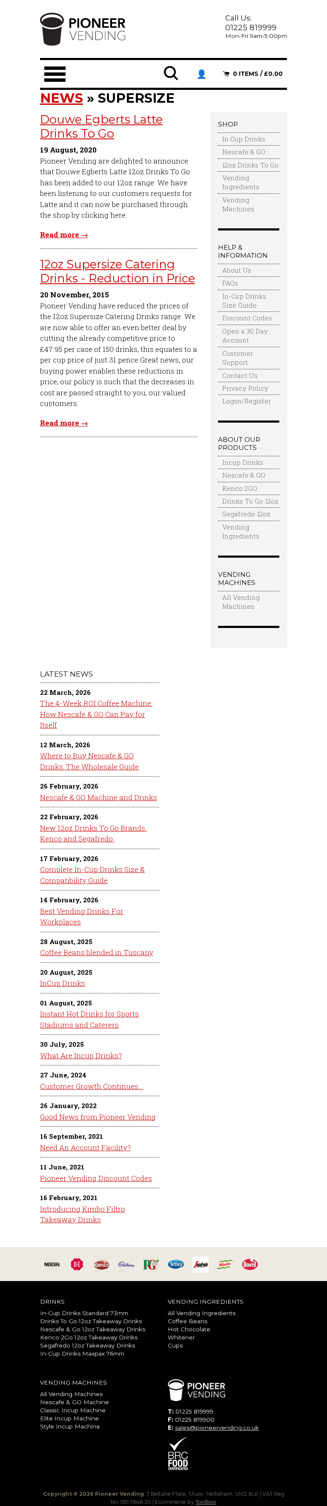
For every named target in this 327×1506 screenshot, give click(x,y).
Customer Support (237, 357)
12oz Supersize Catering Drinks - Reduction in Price (117, 271)
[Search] (171, 79)
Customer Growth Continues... (91, 1086)
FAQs (230, 283)
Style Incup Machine (70, 1426)
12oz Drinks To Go (250, 165)
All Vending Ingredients (201, 1313)
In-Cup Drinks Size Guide (244, 300)
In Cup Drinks (243, 139)
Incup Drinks (242, 462)
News (61, 98)
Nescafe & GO (243, 151)
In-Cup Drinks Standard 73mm (84, 1313)
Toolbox (205, 1502)
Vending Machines (238, 204)
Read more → (64, 234)
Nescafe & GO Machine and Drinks (98, 797)
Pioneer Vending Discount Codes (96, 1178)
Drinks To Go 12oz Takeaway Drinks (91, 1321)
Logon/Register (246, 401)
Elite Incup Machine (69, 1418)
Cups (175, 1345)
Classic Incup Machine (73, 1410)
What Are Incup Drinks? (81, 1055)
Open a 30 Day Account (245, 335)
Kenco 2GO (239, 488)
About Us (236, 270)
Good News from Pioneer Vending (98, 1117)
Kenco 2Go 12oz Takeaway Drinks (89, 1337)
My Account (201, 74)
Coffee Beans (187, 1321)
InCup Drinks (62, 983)
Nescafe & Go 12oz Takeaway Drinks (92, 1329)
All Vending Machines (241, 601)
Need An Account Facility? (85, 1147)
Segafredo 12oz (246, 514)
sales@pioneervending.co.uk (217, 1427)
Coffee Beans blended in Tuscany (96, 952)
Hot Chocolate (189, 1329)
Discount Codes (247, 318)
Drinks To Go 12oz (250, 501)
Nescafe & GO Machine (74, 1402)
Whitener (181, 1337)
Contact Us (240, 375)
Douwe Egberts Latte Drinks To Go (101, 126)
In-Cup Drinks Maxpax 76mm (82, 1353)
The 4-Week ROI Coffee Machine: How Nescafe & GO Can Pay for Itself (96, 714)
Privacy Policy (245, 388)
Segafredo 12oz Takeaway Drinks (87, 1345)
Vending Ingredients (240, 182)
